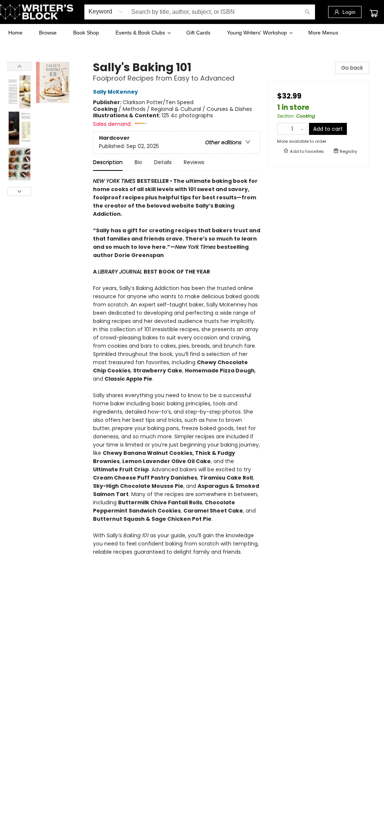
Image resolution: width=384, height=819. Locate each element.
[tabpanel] (176, 370)
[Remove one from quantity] (282, 129)
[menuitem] (15, 32)
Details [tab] (163, 162)
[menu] (192, 32)
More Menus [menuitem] (323, 33)
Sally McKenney (115, 92)
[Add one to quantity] (302, 129)
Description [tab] (108, 162)
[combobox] (106, 11)
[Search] (307, 11)
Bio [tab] (138, 162)
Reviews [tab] (194, 162)
